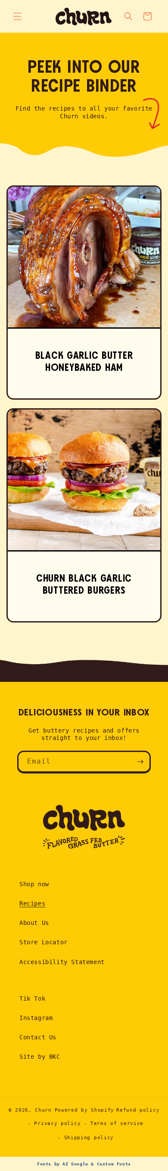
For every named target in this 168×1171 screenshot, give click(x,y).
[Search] (128, 16)
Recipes (32, 903)
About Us (34, 922)
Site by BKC (39, 1056)
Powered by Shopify (85, 1110)
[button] (147, 16)
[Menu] (17, 16)
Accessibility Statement (62, 961)
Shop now (34, 884)
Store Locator (43, 942)
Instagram (36, 1017)
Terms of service (116, 1123)
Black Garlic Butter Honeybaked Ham (84, 362)
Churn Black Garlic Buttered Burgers (84, 585)
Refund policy (137, 1110)
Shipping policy (89, 1137)
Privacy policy (57, 1123)
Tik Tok (32, 998)
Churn (43, 1110)
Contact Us (37, 1037)
